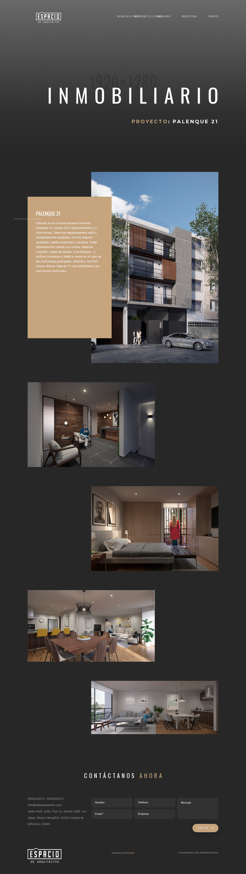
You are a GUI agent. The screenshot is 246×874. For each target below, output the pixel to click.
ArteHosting (129, 853)
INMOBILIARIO (163, 16)
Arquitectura (189, 16)
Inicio (120, 16)
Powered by (118, 853)
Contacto (213, 16)
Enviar (204, 828)
